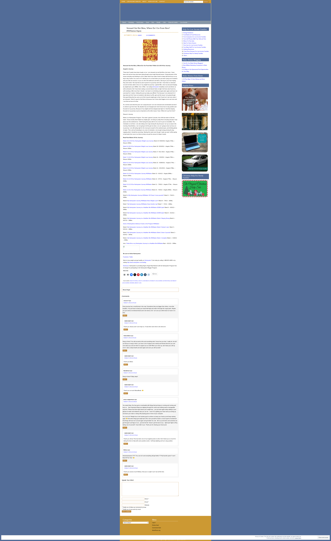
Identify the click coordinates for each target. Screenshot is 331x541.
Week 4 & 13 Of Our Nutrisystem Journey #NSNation (137, 173)
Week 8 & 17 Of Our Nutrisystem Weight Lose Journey (138, 151)
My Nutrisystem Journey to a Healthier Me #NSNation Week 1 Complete (147, 238)
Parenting (131, 22)
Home (123, 1)
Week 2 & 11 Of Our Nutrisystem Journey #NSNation (137, 184)
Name (146, 499)
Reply (125, 315)
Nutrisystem (156, 86)
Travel (124, 22)
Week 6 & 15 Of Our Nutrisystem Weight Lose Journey (138, 162)
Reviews (132, 282)
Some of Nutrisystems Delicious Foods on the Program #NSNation (141, 223)
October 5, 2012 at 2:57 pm (130, 323)
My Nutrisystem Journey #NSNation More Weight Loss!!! (143, 200)
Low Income (183, 22)
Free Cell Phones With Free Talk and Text (194, 39)
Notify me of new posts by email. (132, 509)
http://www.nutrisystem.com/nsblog (136, 262)
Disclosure (126, 265)
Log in (154, 522)
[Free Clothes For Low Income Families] (195, 130)
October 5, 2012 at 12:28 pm (130, 401)
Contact (162, 1)
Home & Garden (173, 22)
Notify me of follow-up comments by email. (134, 507)
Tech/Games (139, 22)
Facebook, (126, 257)
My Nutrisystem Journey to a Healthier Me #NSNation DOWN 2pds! (146, 213)
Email (146, 502)
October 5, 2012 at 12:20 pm (131, 468)
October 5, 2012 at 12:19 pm (130, 452)
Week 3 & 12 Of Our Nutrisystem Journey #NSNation (137, 179)
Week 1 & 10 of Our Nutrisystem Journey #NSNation (137, 189)
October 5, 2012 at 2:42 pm (130, 302)
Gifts (164, 22)
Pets (153, 22)
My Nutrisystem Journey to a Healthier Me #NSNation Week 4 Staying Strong (148, 218)
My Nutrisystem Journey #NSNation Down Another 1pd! (143, 204)
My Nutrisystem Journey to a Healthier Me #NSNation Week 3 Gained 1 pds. (148, 227)
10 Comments (150, 35)
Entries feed (155, 525)
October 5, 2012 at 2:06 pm (130, 358)
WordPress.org (156, 530)
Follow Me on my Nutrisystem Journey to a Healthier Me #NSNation (144, 243)
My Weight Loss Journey (156, 280)
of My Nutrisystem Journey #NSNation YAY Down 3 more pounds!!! (146, 195)
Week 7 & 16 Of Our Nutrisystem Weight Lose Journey (138, 157)
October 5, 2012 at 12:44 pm (131, 386)
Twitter (131, 257)
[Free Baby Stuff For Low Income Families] (195, 111)
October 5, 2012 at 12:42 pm (130, 372)
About (144, 1)
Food (147, 22)
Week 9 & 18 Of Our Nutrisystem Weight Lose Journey (138, 146)
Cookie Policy (298, 538)
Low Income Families (134, 1)
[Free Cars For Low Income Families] (195, 172)
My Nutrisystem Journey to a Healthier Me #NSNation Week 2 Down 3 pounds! (149, 232)
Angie (140, 35)
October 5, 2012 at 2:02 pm (130, 337)
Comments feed (156, 527)
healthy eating (134, 280)
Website (147, 505)
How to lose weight (143, 280)
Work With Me (152, 1)
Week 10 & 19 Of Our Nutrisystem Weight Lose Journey (138, 141)
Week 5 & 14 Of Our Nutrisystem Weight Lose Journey (138, 168)
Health (158, 22)
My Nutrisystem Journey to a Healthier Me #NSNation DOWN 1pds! (146, 207)
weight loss (138, 282)
